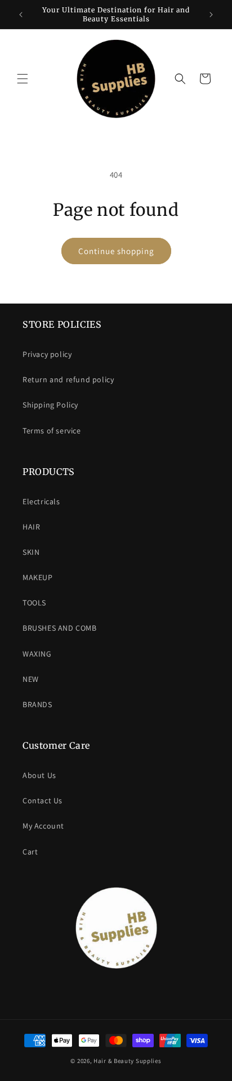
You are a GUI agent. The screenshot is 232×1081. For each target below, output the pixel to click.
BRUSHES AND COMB (60, 628)
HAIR (31, 527)
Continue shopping (116, 251)
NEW (31, 679)
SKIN (31, 552)
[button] (22, 78)
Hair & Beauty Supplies (127, 1061)
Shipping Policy (50, 405)
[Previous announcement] (20, 14)
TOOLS (34, 603)
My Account (43, 826)
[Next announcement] (211, 14)
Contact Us (43, 800)
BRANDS (37, 704)
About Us (39, 775)
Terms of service (52, 431)
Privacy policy (47, 354)
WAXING (37, 654)
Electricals (41, 501)
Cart (30, 852)
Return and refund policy (68, 379)
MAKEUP (38, 577)
